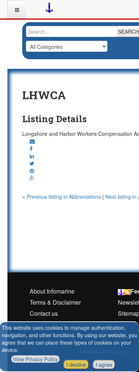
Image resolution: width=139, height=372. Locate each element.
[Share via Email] (32, 141)
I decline (76, 364)
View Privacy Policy (35, 359)
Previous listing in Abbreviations (62, 196)
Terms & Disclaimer (55, 302)
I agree (104, 364)
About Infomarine (52, 291)
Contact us (44, 313)
